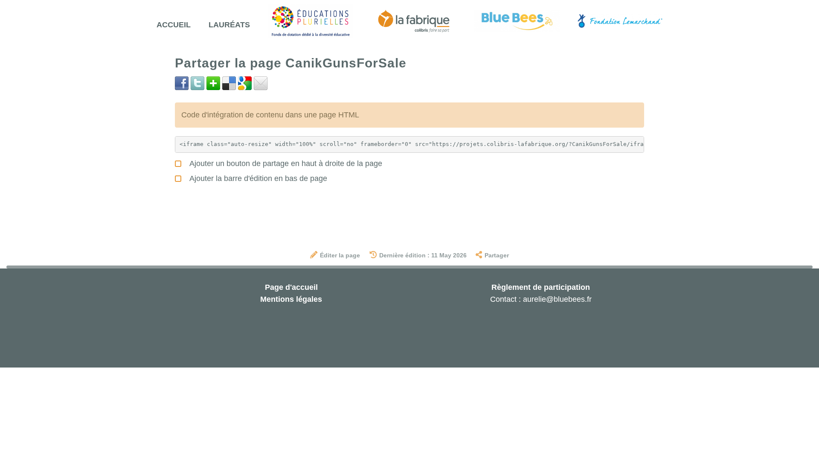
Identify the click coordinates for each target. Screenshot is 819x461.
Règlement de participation (540, 287)
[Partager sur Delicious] (229, 83)
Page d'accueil (291, 287)
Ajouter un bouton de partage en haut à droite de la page (285, 163)
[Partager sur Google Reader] (245, 83)
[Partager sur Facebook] (182, 83)
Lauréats (229, 24)
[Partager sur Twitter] (197, 83)
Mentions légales (291, 299)
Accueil (174, 24)
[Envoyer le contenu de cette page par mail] (260, 83)
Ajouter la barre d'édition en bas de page (257, 178)
